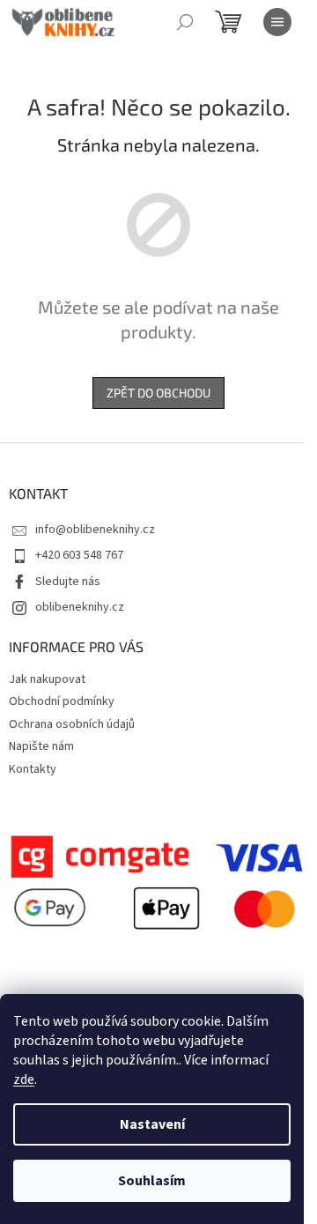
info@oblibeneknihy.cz (95, 529)
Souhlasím (152, 1181)
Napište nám (41, 746)
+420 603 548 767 (79, 555)
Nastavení (152, 1124)
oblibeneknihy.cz (79, 607)
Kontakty (32, 769)
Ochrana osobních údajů (72, 724)
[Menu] (277, 22)
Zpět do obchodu (158, 392)
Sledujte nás (67, 581)
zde (23, 1079)
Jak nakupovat (47, 679)
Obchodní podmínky (61, 701)
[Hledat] (185, 22)
